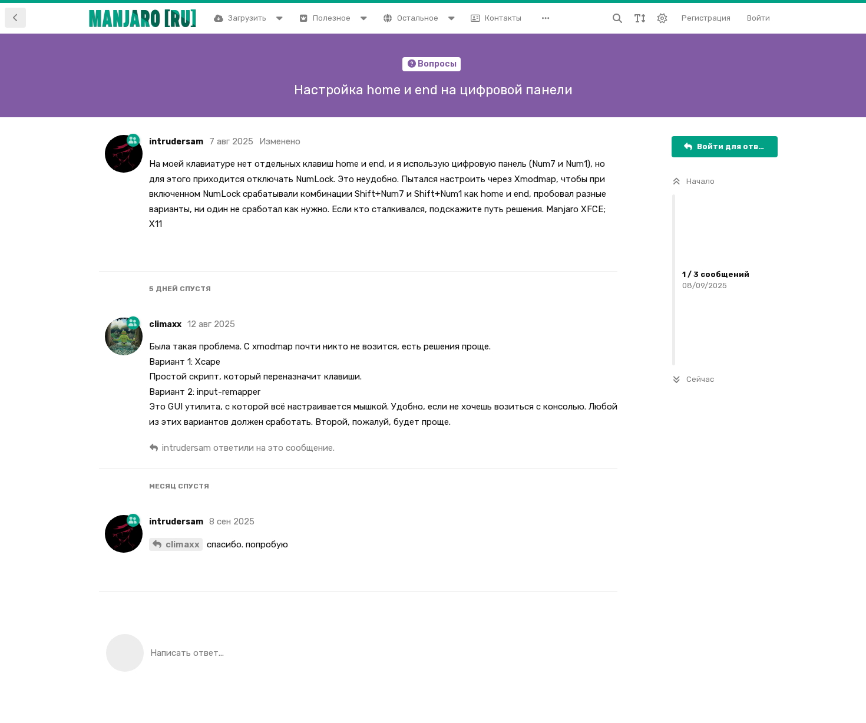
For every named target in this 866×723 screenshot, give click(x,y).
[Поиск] (617, 18)
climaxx (183, 544)
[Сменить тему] (662, 18)
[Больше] (548, 18)
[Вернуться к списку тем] (15, 18)
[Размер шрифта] (639, 18)
